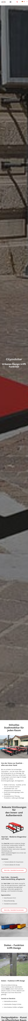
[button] (10, 2)
